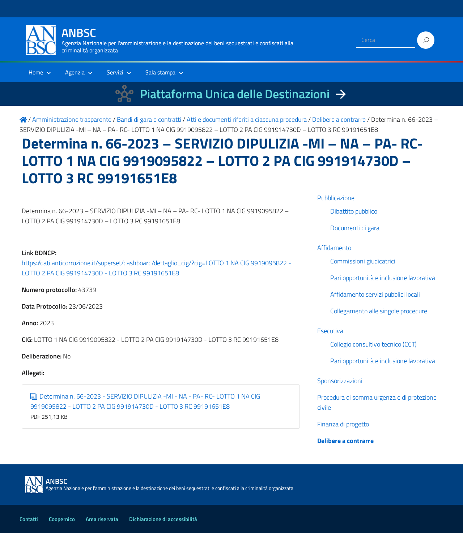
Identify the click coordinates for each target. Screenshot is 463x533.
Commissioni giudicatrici (362, 261)
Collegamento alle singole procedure (378, 311)
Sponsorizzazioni (339, 381)
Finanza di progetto (343, 424)
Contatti (29, 519)
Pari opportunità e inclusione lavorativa (382, 278)
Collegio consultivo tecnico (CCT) (373, 344)
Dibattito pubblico (353, 211)
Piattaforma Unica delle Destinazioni (235, 94)
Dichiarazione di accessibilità (163, 519)
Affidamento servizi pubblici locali (375, 294)
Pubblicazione (335, 198)
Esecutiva (330, 331)
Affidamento (334, 248)
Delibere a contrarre (345, 441)
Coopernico (62, 519)
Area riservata (102, 519)
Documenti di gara (354, 228)
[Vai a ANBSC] (23, 119)
